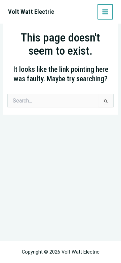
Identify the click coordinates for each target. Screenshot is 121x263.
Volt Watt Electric (31, 11)
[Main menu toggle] (105, 12)
